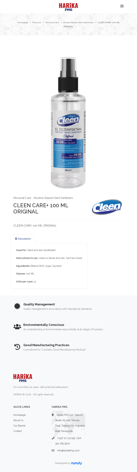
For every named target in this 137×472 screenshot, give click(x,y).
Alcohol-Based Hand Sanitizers (78, 22)
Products (36, 22)
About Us (18, 420)
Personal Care (52, 22)
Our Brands (19, 425)
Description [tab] (24, 238)
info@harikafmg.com (68, 450)
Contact (17, 431)
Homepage (22, 22)
